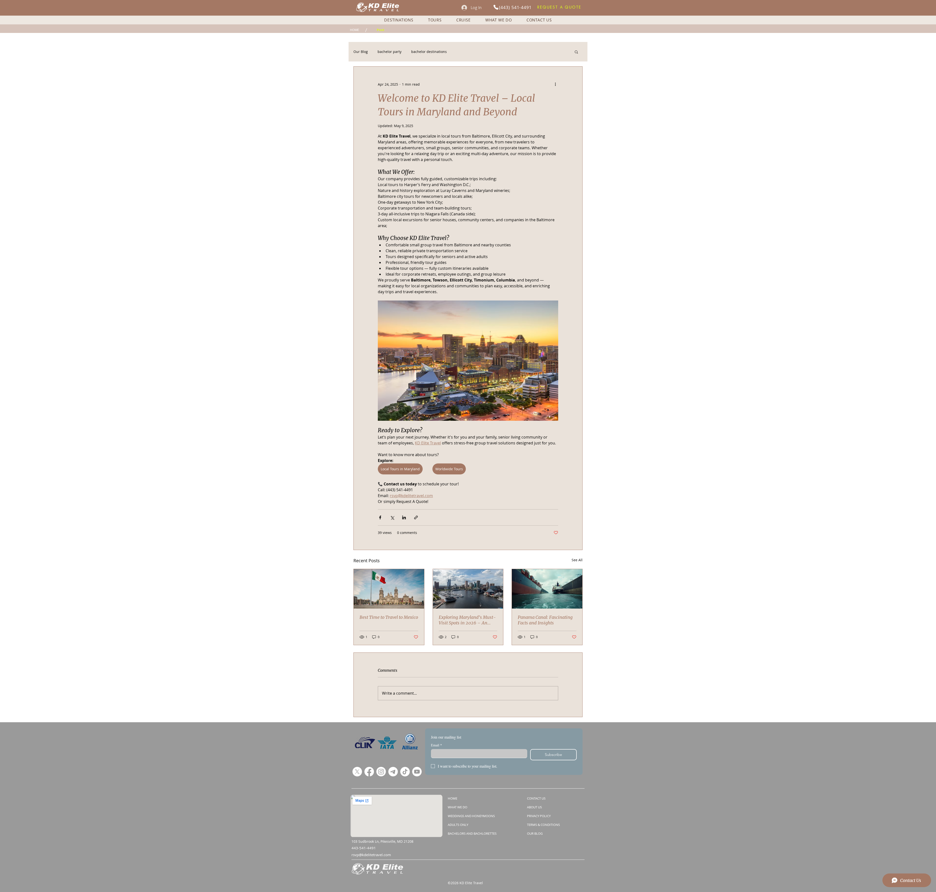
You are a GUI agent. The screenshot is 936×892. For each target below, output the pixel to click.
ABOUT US (534, 807)
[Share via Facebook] (380, 517)
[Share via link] (416, 517)
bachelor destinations (429, 51)
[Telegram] (393, 771)
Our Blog (360, 51)
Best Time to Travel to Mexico (389, 617)
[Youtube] (417, 771)
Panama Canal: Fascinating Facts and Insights (545, 620)
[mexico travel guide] (389, 589)
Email (436, 745)
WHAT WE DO (457, 807)
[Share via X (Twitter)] (392, 517)
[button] (559, 7)
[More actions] (555, 84)
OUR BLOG (535, 833)
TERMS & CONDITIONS (543, 824)
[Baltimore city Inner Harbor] (468, 589)
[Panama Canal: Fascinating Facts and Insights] (547, 589)
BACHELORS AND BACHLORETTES (472, 833)
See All (577, 560)
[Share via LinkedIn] (404, 517)
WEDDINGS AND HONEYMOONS (471, 816)
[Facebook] (369, 771)
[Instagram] (381, 771)
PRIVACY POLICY (539, 816)
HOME (452, 798)
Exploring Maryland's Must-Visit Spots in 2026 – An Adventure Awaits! (467, 620)
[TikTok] (405, 771)
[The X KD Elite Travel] (357, 771)
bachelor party (389, 51)
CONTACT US (536, 798)
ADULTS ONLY (458, 824)
